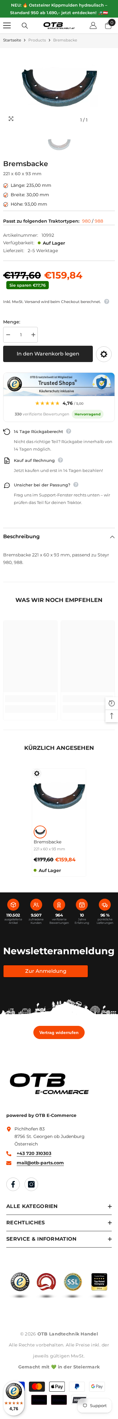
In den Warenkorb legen (48, 354)
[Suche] (25, 26)
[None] (40, 832)
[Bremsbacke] (59, 795)
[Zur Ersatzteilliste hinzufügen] (104, 354)
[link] (30, 698)
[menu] (7, 25)
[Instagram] (31, 1184)
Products (37, 40)
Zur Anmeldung (45, 971)
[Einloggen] (93, 25)
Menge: (11, 322)
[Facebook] (13, 1184)
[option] (59, 87)
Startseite (12, 40)
